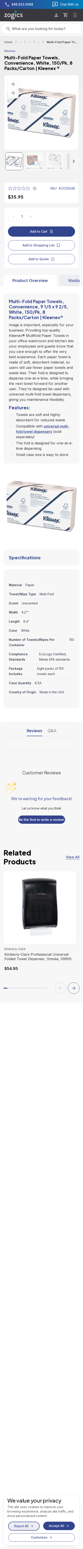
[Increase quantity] (30, 216)
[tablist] (41, 280)
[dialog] (41, 1519)
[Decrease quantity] (13, 216)
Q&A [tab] (52, 730)
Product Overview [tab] (30, 280)
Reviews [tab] (34, 730)
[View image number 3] (55, 161)
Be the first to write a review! (41, 819)
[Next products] (73, 988)
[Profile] (56, 15)
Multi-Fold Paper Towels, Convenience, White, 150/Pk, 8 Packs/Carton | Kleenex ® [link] (63, 42)
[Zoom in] (13, 84)
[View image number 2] (34, 161)
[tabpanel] (41, 497)
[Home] (13, 15)
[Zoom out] (13, 93)
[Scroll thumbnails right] (70, 161)
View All (72, 857)
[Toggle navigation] (75, 15)
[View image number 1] (14, 161)
